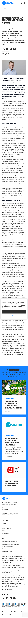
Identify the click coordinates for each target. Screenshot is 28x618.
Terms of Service (21, 611)
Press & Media (6, 533)
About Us (4, 523)
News (3, 530)
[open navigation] (25, 3)
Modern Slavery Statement (7, 614)
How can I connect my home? (10, 541)
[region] (14, 309)
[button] (22, 3)
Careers (4, 526)
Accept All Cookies (14, 311)
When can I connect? (8, 546)
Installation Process (7, 549)
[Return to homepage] (8, 3)
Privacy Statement (6, 611)
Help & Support (6, 528)
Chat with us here (7, 589)
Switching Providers (7, 551)
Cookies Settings (14, 315)
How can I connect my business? (11, 544)
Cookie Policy (14, 611)
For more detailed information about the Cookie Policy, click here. (13, 306)
